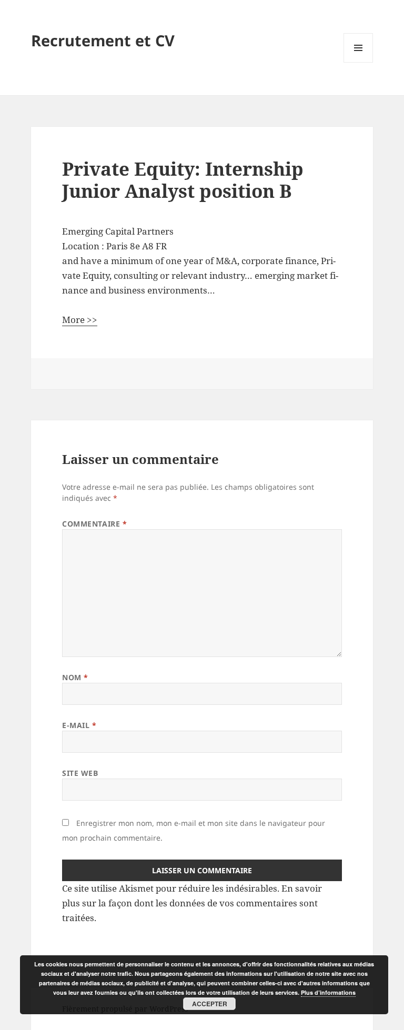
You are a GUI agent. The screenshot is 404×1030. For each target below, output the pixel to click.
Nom (75, 677)
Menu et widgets (358, 62)
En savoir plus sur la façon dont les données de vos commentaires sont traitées (192, 903)
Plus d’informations (328, 992)
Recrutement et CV (103, 40)
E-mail (79, 725)
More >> (79, 320)
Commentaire (94, 524)
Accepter (209, 1003)
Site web (80, 773)
